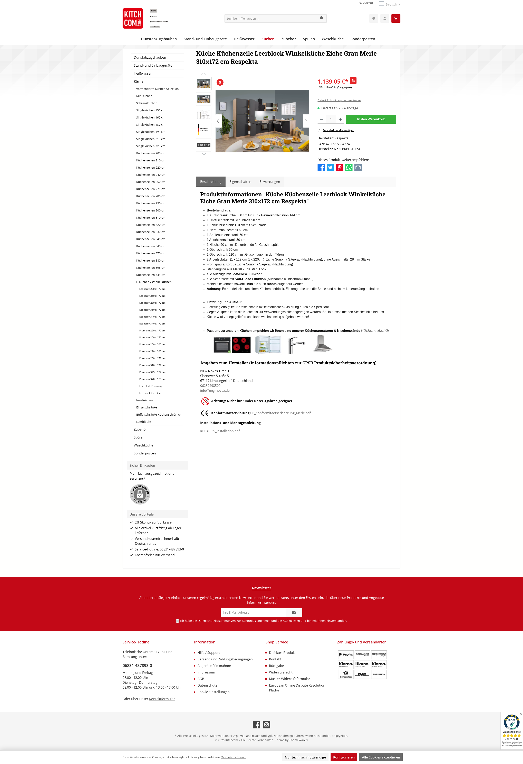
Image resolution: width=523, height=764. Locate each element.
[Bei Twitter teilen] (330, 167)
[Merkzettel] (373, 18)
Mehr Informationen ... (233, 757)
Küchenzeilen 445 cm (150, 275)
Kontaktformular (162, 699)
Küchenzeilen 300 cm (150, 210)
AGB (285, 621)
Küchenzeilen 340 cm (150, 239)
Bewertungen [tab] (269, 181)
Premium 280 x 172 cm (152, 358)
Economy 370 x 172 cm (152, 323)
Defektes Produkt (282, 652)
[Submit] (294, 612)
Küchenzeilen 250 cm (150, 182)
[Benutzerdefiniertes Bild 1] (362, 664)
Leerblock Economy (150, 386)
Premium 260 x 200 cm (152, 344)
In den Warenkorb (371, 119)
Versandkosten (250, 736)
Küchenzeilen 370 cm (150, 253)
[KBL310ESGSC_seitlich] (262, 121)
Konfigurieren (344, 757)
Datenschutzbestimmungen (217, 621)
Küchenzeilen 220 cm (150, 167)
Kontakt (275, 659)
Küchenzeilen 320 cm (150, 225)
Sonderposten (145, 453)
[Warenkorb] (395, 18)
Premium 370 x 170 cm (152, 379)
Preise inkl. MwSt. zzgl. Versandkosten (339, 100)
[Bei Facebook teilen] (321, 167)
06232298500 (210, 385)
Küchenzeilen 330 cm (150, 232)
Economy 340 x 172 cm (152, 316)
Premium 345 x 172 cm (152, 372)
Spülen (139, 437)
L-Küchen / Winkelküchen (154, 282)
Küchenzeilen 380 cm (150, 260)
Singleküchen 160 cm (150, 117)
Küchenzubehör (375, 330)
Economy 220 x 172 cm (152, 289)
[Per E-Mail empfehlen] (358, 167)
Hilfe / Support (209, 652)
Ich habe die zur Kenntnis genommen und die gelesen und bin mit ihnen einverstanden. (263, 621)
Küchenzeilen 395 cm (150, 268)
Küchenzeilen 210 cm (150, 160)
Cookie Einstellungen (214, 692)
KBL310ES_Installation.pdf (220, 431)
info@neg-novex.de (215, 390)
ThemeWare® (298, 740)
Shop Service (277, 642)
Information (204, 642)
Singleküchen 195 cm (150, 132)
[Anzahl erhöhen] (340, 119)
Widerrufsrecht (281, 672)
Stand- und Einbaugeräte (153, 65)
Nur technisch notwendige (305, 757)
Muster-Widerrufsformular (289, 679)
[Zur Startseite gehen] (153, 18)
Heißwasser (143, 73)
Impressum (206, 672)
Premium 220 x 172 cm (152, 330)
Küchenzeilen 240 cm (150, 175)
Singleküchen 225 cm (150, 146)
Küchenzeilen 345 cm (150, 246)
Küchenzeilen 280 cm (150, 196)
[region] (252, 121)
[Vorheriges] (219, 121)
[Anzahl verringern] (321, 119)
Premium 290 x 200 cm (152, 351)
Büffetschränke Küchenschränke (158, 414)
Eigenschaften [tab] (240, 181)
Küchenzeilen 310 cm (150, 217)
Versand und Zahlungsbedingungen (225, 659)
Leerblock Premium (150, 393)
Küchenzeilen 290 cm (150, 203)
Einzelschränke (146, 407)
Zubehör (140, 429)
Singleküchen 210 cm (150, 139)
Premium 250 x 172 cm (152, 337)
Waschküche (143, 445)
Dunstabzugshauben (150, 57)
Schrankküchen (146, 103)
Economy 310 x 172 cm (152, 309)
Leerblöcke (143, 422)
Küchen (139, 81)
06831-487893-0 (137, 665)
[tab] (211, 182)
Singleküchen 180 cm (150, 124)
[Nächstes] (306, 121)
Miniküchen (144, 96)
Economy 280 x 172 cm (152, 302)
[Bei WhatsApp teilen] (348, 167)
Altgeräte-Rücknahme (214, 665)
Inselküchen (144, 400)
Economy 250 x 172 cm (152, 296)
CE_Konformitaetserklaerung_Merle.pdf (280, 413)
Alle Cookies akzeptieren (381, 757)
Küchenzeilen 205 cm (150, 153)
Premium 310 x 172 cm (152, 365)
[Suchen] (322, 18)
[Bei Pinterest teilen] (339, 167)
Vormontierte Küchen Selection (157, 89)
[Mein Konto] (384, 18)
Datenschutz (207, 685)
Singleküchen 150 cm (150, 110)
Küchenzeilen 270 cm (150, 189)
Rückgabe (276, 665)
